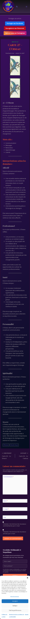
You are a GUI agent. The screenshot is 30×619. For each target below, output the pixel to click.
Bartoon (11, 53)
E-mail (6, 509)
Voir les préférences (15, 610)
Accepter (15, 601)
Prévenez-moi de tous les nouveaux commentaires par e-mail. (14, 525)
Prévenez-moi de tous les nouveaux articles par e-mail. (14, 533)
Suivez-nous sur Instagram (15, 33)
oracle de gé (14, 445)
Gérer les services (14, 596)
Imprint (26, 614)
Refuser (15, 606)
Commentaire (8, 477)
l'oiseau (5, 445)
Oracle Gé (15, 42)
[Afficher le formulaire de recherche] (16, 6)
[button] (27, 578)
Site (4, 517)
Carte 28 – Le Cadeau (23, 455)
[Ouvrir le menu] (26, 6)
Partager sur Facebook (15, 23)
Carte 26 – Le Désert (7, 455)
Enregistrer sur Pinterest (15, 28)
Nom (5, 501)
